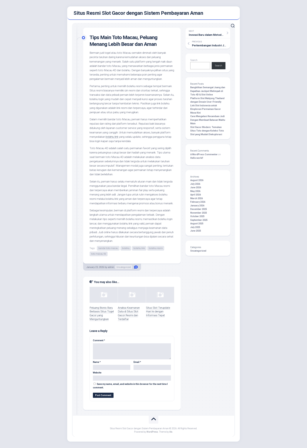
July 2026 (195, 184)
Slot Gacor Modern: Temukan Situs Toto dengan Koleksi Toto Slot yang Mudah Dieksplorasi (207, 131)
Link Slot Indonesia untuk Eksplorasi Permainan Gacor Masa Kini (205, 109)
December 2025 (198, 209)
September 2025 (199, 220)
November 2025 (198, 212)
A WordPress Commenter (204, 154)
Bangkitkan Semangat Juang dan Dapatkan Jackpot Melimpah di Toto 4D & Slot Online (207, 91)
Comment (99, 340)
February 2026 (197, 202)
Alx (170, 432)
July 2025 (195, 227)
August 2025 (196, 223)
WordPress (152, 432)
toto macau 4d (98, 254)
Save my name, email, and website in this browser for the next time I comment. (130, 386)
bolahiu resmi (156, 248)
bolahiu (126, 248)
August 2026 (196, 180)
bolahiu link (112, 136)
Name (97, 362)
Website (97, 372)
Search (193, 60)
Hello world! (196, 158)
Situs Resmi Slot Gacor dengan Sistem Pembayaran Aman (138, 13)
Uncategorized (123, 267)
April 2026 (195, 194)
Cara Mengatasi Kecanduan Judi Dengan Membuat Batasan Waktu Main (207, 120)
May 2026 (195, 191)
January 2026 (197, 205)
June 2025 (195, 230)
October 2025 (197, 216)
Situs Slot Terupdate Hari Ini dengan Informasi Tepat (158, 311)
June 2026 (195, 187)
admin (111, 267)
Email (137, 362)
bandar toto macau (108, 248)
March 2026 (196, 198)
